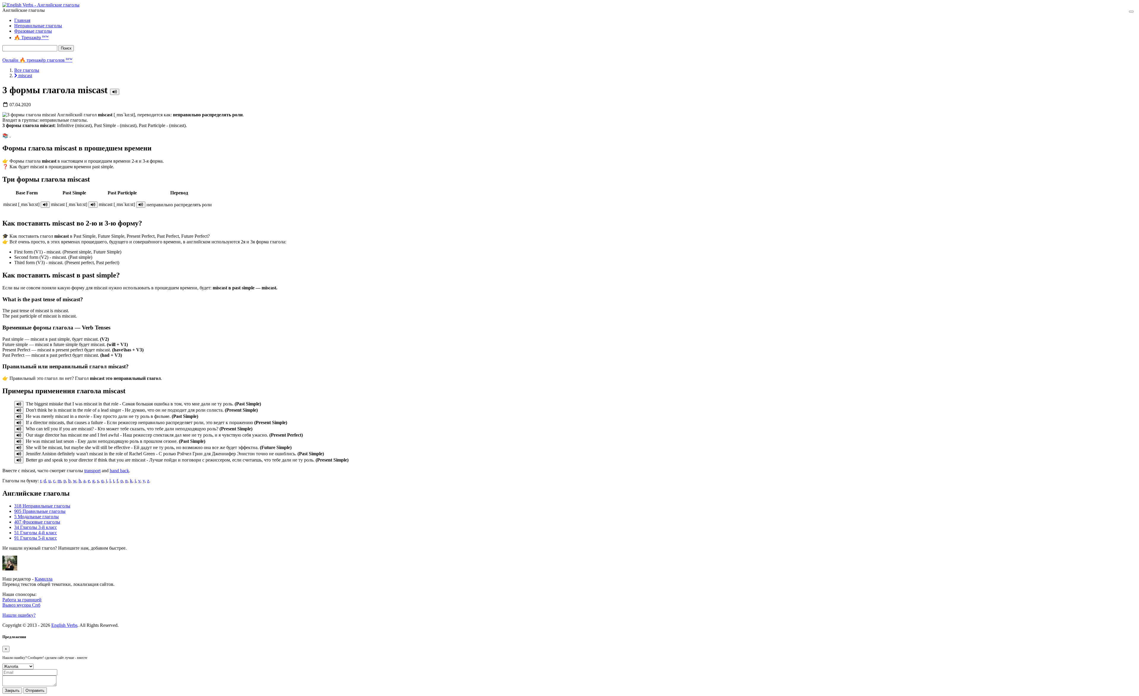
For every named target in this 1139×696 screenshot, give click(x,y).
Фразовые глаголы (33, 31)
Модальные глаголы (36, 516)
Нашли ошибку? (19, 615)
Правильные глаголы (40, 511)
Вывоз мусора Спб (21, 605)
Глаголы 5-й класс (35, 537)
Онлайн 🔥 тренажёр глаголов (37, 60)
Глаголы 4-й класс (35, 532)
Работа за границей (22, 599)
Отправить (35, 690)
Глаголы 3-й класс (35, 527)
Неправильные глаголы (38, 25)
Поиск (66, 48)
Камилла (44, 578)
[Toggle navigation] (1131, 11)
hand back (119, 470)
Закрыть (12, 690)
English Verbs (64, 625)
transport (92, 470)
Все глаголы (26, 70)
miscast (24, 75)
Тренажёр (31, 37)
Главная (22, 20)
